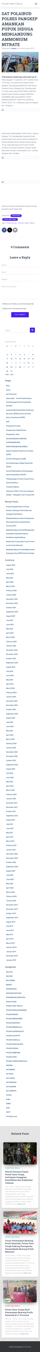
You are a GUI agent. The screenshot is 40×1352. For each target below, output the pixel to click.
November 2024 (12, 654)
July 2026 (9, 569)
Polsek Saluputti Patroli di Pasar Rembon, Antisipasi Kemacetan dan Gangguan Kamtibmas (19, 510)
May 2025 (9, 629)
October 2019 (11, 913)
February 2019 (11, 947)
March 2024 (10, 688)
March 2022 (10, 790)
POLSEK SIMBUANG (13, 1053)
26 (20, 367)
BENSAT (9, 985)
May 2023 (9, 731)
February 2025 (11, 641)
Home (8, 390)
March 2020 (10, 892)
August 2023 (10, 718)
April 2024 (9, 684)
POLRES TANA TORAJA (10, 219)
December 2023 (12, 701)
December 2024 (12, 650)
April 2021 (9, 837)
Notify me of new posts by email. (14, 308)
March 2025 (10, 637)
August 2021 (10, 820)
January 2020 (11, 901)
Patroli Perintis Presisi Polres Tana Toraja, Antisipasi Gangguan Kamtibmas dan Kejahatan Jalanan (19, 1177)
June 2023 (10, 726)
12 (20, 359)
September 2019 (12, 918)
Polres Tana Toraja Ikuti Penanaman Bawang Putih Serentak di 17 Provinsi (19, 1312)
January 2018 (11, 960)
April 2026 (9, 582)
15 (33, 359)
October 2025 (11, 607)
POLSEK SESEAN (12, 1048)
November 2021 (12, 807)
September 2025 (12, 612)
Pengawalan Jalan (12, 434)
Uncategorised (11, 1116)
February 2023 (11, 743)
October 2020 (11, 862)
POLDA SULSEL (16, 215)
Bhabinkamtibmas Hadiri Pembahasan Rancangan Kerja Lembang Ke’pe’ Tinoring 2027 (20, 522)
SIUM (8, 1099)
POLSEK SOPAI (11, 1057)
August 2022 (10, 769)
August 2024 (10, 667)
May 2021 (9, 833)
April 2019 (9, 939)
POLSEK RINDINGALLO (14, 1027)
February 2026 (11, 590)
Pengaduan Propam (13, 426)
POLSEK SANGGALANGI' (14, 1044)
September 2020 (12, 867)
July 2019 (9, 926)
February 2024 (11, 692)
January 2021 (11, 850)
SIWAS (8, 1103)
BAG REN (9, 976)
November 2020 (12, 858)
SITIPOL (9, 1095)
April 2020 (9, 888)
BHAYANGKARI (11, 989)
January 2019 (11, 952)
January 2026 (11, 595)
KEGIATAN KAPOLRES (13, 993)
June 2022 (10, 777)
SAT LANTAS (10, 1078)
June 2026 (10, 573)
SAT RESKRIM (11, 1087)
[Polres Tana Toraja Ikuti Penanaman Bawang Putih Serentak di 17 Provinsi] (20, 1291)
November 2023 (12, 705)
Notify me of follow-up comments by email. (18, 304)
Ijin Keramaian (11, 394)
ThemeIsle (27, 1347)
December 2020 (12, 854)
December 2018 (12, 956)
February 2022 (11, 794)
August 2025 (10, 616)
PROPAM (9, 1065)
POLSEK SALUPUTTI (13, 1036)
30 (7, 371)
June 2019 (10, 930)
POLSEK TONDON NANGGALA (16, 1061)
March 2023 (10, 739)
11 (16, 359)
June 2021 (10, 828)
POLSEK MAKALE (12, 1014)
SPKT (8, 1108)
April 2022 (9, 786)
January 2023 (11, 748)
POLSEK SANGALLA (13, 1040)
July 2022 (9, 773)
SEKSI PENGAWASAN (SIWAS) (17, 446)
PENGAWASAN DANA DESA (15, 997)
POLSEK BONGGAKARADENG (16, 1010)
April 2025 (9, 633)
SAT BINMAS (10, 1069)
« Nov (7, 374)
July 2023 (9, 722)
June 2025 (10, 624)
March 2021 (10, 841)
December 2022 (12, 752)
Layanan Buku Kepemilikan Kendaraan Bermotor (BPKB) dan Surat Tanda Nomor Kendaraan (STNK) (20, 413)
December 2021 (12, 803)
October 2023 (11, 709)
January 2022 (11, 799)
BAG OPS (9, 972)
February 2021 (11, 845)
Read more (21, 1204)
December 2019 (12, 905)
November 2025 (12, 603)
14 (28, 359)
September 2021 (12, 816)
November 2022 (12, 756)
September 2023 (12, 714)
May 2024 (9, 680)
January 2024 (11, 697)
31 (11, 371)
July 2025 (9, 620)
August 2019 (10, 922)
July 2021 (9, 824)
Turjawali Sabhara (12, 487)
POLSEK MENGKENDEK (14, 1019)
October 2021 (11, 811)
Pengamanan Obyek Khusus (16, 430)
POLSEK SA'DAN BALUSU (15, 1031)
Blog (8, 386)
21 (28, 363)
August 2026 (10, 565)
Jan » (12, 374)
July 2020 (9, 875)
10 (11, 359)
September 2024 (12, 663)
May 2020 (9, 883)
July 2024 (9, 671)
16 (7, 363)
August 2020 (10, 871)
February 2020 (11, 896)
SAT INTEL (9, 1074)
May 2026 (9, 578)
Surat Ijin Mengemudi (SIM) (16, 459)
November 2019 (12, 909)
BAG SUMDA (10, 980)
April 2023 (9, 735)
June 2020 (10, 879)
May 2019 (9, 934)
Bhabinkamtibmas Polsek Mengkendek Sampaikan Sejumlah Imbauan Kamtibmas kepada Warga (20, 533)
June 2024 (10, 675)
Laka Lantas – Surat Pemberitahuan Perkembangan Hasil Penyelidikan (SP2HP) (19, 402)
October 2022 (11, 760)
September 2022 (12, 765)
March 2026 (10, 586)
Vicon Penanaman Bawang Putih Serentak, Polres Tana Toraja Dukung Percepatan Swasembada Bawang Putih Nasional (19, 1246)
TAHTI (8, 1112)
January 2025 (11, 646)
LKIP (7, 422)
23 (7, 367)
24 (11, 367)
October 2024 (11, 658)
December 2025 (12, 599)
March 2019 (10, 943)
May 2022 (9, 782)
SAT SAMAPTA (11, 1091)
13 (24, 359)
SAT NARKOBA (11, 1082)
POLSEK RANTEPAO (13, 1023)
